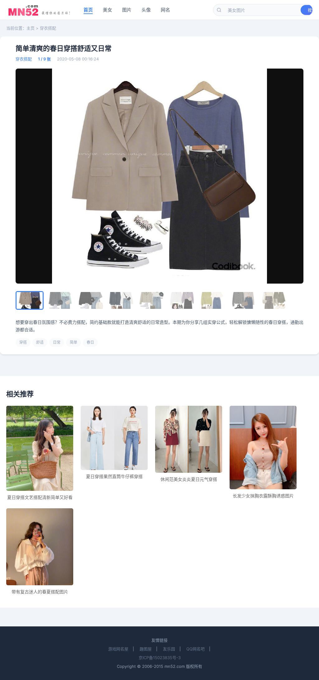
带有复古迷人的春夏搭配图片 (40, 591)
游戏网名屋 (118, 648)
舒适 (40, 342)
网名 (165, 10)
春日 (90, 342)
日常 (56, 342)
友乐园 (169, 648)
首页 (88, 10)
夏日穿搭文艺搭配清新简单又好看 (40, 497)
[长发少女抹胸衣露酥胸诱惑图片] (263, 448)
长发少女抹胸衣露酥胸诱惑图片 (263, 495)
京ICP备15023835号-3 (160, 657)
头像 (146, 10)
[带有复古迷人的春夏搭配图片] (39, 546)
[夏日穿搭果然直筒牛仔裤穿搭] (114, 438)
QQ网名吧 (195, 648)
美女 (107, 10)
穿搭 (23, 342)
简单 (73, 342)
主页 (30, 28)
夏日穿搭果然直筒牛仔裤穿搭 (114, 476)
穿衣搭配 (48, 28)
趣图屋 (146, 648)
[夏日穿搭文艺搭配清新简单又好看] (39, 448)
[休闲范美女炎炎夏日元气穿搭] (188, 439)
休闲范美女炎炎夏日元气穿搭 (188, 479)
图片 (126, 10)
